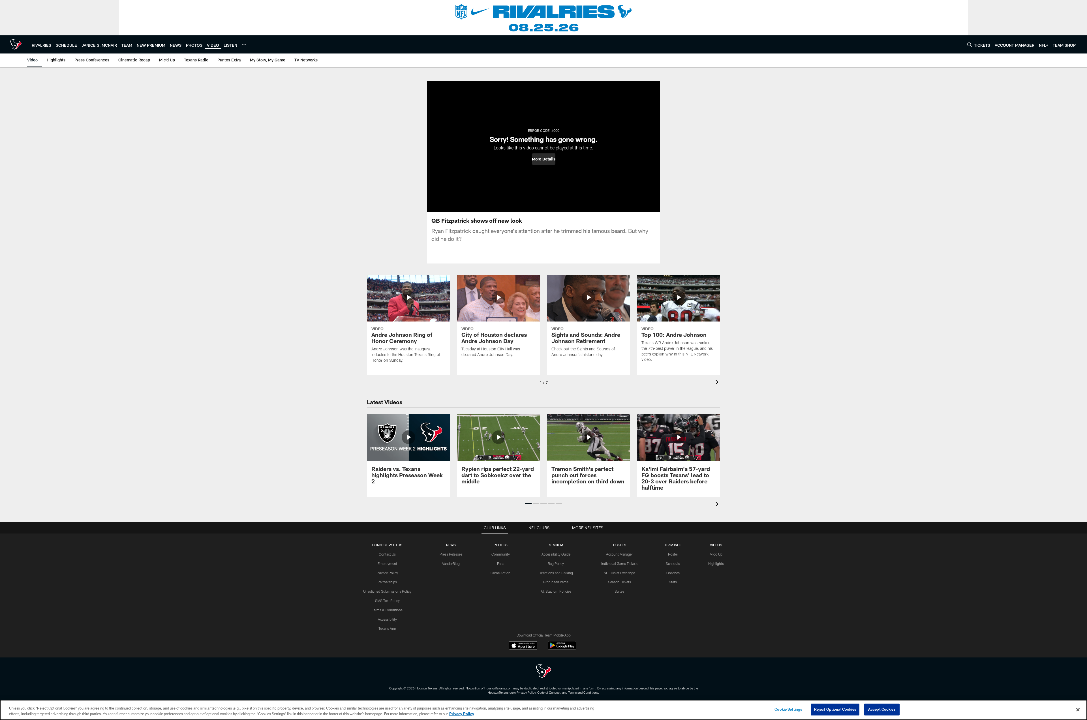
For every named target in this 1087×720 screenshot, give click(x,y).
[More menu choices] (244, 44)
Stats (673, 582)
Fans (500, 563)
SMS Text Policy (387, 601)
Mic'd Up (716, 554)
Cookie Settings (788, 709)
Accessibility (387, 619)
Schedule (673, 563)
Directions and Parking (556, 573)
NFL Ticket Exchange (619, 573)
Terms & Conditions (387, 610)
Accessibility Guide (556, 554)
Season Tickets (619, 582)
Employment (387, 563)
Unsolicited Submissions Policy (387, 591)
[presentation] (718, 383)
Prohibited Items (555, 582)
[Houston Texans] (543, 672)
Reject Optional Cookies (835, 709)
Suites (619, 591)
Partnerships (387, 582)
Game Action (500, 573)
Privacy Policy (387, 573)
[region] (543, 710)
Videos (716, 545)
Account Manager (619, 554)
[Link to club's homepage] (16, 44)
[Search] (969, 44)
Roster (673, 554)
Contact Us (387, 554)
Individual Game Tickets (619, 563)
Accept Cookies (882, 709)
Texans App (387, 628)
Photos (501, 545)
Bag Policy (556, 563)
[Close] (1078, 709)
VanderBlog (451, 563)
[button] (543, 159)
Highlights (716, 563)
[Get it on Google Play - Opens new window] (562, 648)
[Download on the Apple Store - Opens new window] (523, 646)
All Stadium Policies (556, 591)
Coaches (673, 573)
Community (500, 554)
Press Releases (451, 554)
